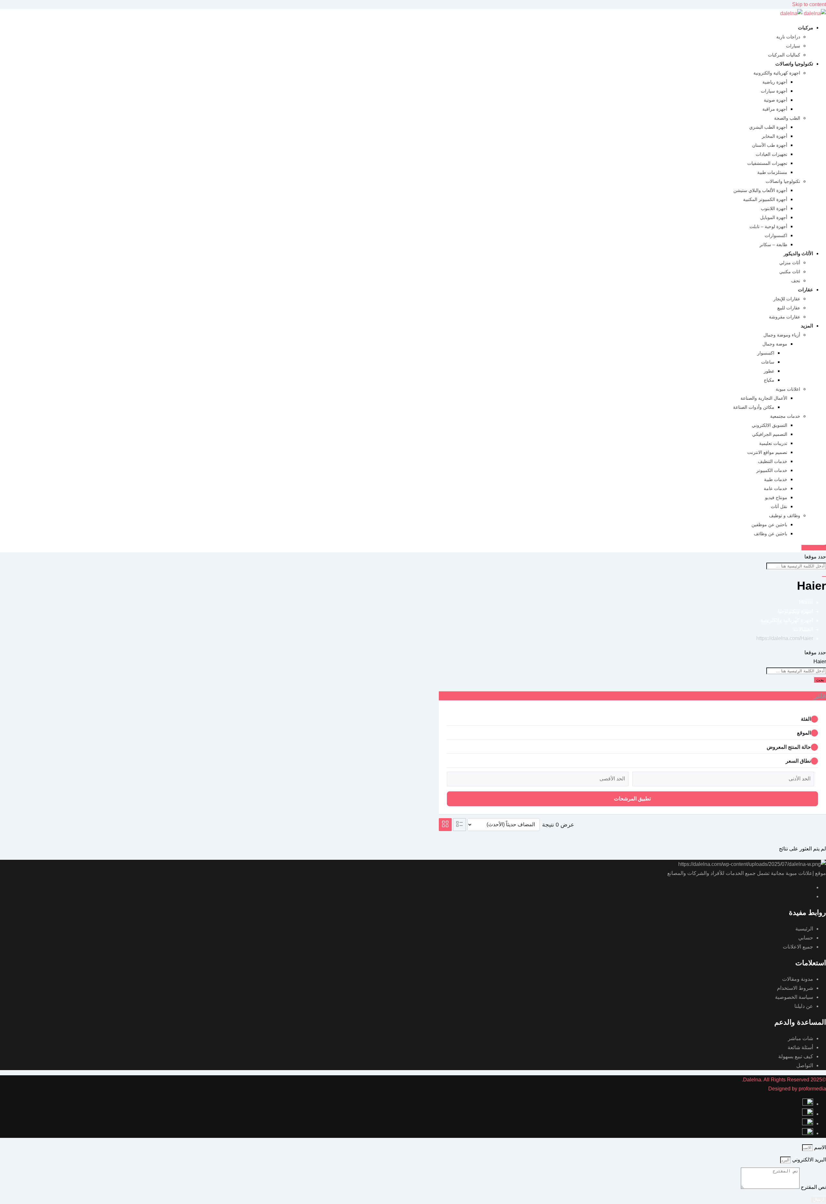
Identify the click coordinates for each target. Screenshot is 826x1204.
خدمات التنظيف (772, 461)
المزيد (807, 325)
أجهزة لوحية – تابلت (768, 226)
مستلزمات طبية (772, 172)
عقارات (805, 289)
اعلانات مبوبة (788, 389)
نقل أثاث (779, 506)
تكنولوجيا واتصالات (794, 63)
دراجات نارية (788, 36)
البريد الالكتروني (808, 1159)
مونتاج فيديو (776, 497)
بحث (820, 679)
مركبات (805, 27)
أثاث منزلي (789, 262)
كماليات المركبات (784, 54)
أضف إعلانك (813, 547)
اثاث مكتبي (789, 271)
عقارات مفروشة (784, 316)
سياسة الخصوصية (794, 997)
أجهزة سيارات (774, 91)
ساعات (767, 362)
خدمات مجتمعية (785, 416)
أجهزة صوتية (775, 100)
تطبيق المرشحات (632, 798)
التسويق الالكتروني (769, 425)
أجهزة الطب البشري (768, 127)
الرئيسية (804, 928)
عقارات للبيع (788, 307)
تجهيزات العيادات (771, 154)
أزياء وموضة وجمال (781, 334)
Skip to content (809, 4)
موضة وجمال (774, 343)
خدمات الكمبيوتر (771, 470)
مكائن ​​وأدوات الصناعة (753, 407)
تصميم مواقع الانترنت (767, 452)
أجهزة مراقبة (774, 109)
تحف (795, 280)
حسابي (805, 937)
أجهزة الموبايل (773, 217)
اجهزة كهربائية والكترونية (776, 72)
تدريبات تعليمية (773, 443)
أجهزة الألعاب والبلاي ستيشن (760, 190)
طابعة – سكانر (773, 244)
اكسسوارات (776, 235)
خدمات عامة (775, 488)
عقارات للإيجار (786, 298)
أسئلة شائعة (800, 1047)
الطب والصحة (787, 118)
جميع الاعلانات (798, 946)
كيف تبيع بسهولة (795, 1056)
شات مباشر (800, 1038)
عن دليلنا (803, 1006)
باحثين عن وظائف (770, 533)
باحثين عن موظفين (769, 524)
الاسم (819, 1147)
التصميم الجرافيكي (769, 434)
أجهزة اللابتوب (774, 208)
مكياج (769, 380)
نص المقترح (813, 1187)
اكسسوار (765, 353)
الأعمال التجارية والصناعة (763, 398)
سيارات (793, 45)
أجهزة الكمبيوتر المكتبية (765, 199)
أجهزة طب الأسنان (769, 145)
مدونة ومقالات (797, 979)
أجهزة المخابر (774, 136)
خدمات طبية (775, 479)
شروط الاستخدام (795, 988)
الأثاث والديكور (798, 253)
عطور (769, 371)
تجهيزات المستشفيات (767, 163)
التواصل (804, 1065)
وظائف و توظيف (784, 515)
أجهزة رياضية (774, 82)
